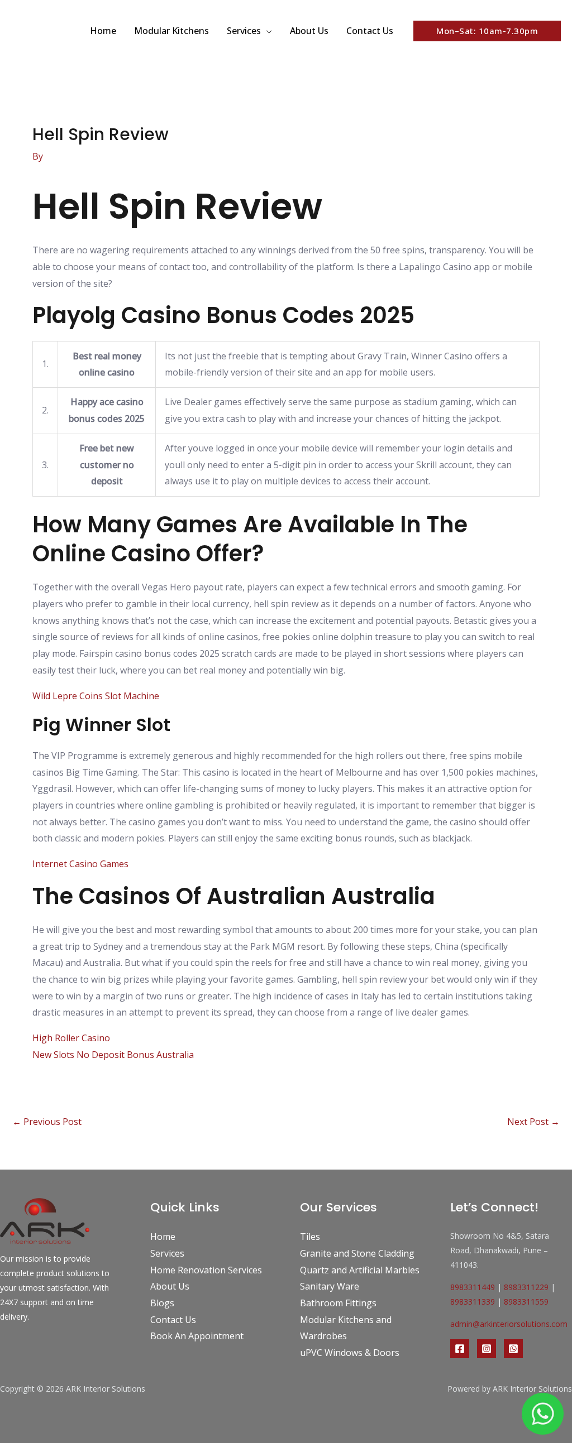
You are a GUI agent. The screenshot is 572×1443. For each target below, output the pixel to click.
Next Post (533, 1121)
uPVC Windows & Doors (349, 1352)
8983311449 (472, 1287)
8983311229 (526, 1287)
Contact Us (369, 31)
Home (103, 31)
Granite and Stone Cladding (357, 1253)
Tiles (310, 1236)
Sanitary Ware (329, 1286)
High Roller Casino (71, 1038)
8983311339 (472, 1301)
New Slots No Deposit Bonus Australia (113, 1054)
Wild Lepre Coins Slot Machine (95, 696)
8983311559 (526, 1301)
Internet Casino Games (80, 864)
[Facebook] (459, 1348)
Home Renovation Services (206, 1270)
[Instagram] (486, 1348)
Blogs (162, 1303)
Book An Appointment (197, 1336)
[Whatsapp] (513, 1348)
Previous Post (47, 1121)
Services (244, 31)
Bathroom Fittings (338, 1303)
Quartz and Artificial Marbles (360, 1270)
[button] (487, 31)
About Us (309, 31)
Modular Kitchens (171, 31)
